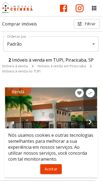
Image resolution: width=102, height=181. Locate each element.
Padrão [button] (14, 44)
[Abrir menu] (94, 8)
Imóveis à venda (15, 66)
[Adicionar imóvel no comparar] (90, 93)
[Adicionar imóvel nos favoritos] (79, 93)
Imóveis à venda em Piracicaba (62, 66)
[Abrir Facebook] (63, 8)
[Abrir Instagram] (79, 8)
